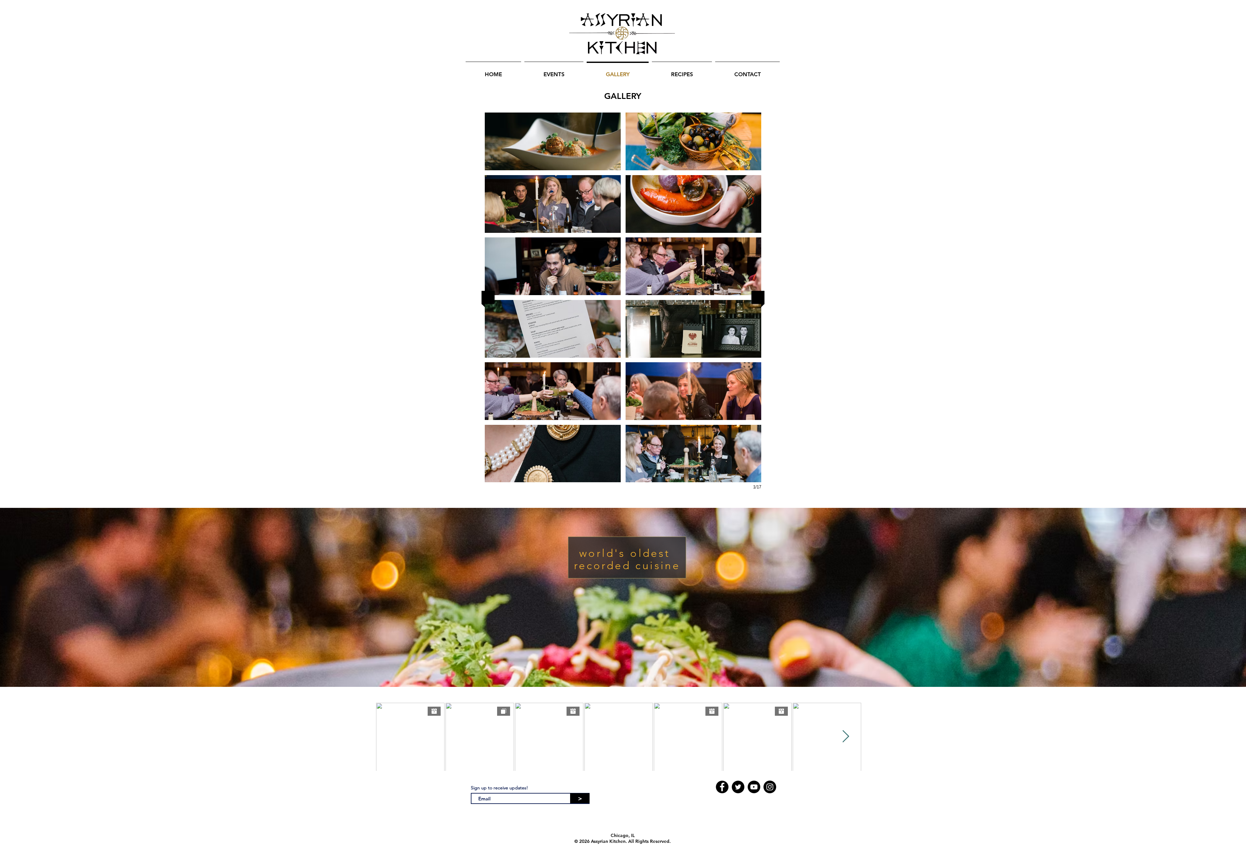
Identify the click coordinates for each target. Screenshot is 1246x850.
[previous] (488, 297)
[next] (757, 297)
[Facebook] (722, 787)
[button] (553, 141)
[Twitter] (738, 787)
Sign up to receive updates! (499, 787)
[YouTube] (754, 787)
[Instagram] (769, 787)
